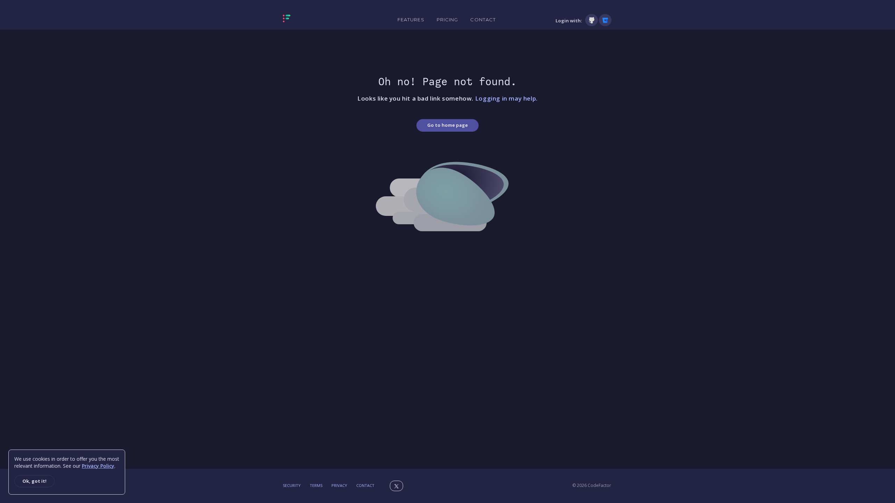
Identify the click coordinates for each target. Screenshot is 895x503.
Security (292, 485)
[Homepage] (308, 20)
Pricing (447, 19)
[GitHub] (591, 20)
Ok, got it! (34, 481)
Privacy (339, 485)
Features (411, 19)
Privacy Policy (98, 465)
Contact (483, 19)
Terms (316, 485)
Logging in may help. (506, 98)
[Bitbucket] (605, 20)
